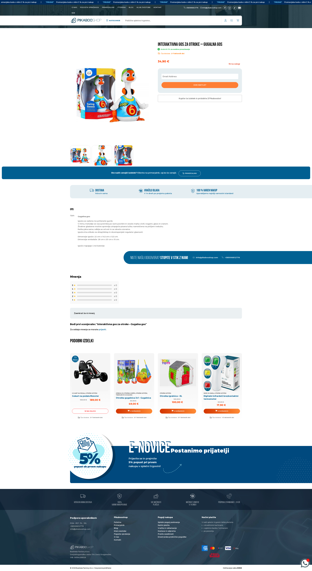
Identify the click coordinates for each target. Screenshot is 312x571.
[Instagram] (230, 8)
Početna (117, 522)
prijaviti (102, 329)
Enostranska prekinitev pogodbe (172, 537)
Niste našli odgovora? (159, 258)
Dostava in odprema (167, 531)
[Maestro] (220, 548)
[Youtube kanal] (239, 8)
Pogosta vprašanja (89, 7)
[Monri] (236, 548)
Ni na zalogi (90, 411)
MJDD (239, 568)
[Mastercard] (212, 548)
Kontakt (157, 7)
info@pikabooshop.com (211, 8)
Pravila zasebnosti (166, 534)
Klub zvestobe (144, 7)
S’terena (121, 7)
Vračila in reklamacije (167, 528)
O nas (74, 7)
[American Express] (205, 548)
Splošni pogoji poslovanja (169, 522)
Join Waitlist (199, 85)
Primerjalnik (108, 7)
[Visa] (228, 548)
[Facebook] (225, 8)
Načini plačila (164, 525)
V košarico (135, 411)
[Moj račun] (225, 21)
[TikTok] (235, 8)
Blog (131, 7)
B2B (73, 13)
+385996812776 (192, 8)
